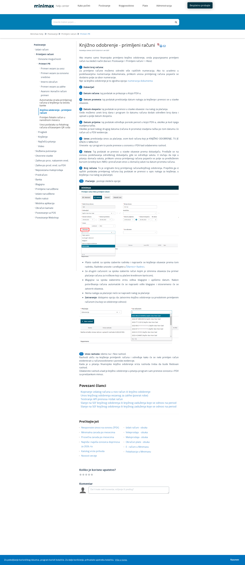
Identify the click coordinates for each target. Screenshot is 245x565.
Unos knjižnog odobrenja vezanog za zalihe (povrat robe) (114, 395)
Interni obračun (49, 81)
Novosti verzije (91, 455)
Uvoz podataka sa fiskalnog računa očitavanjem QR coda (55, 126)
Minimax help (36, 34)
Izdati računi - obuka (138, 427)
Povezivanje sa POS (45, 212)
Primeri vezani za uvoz (52, 68)
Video (41, 146)
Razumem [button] (234, 560)
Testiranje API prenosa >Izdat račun (102, 399)
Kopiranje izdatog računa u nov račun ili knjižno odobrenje (115, 391)
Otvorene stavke (44, 155)
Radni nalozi (41, 198)
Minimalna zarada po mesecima (100, 432)
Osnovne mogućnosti (49, 59)
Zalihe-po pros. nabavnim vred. (52, 160)
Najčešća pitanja (47, 141)
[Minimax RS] (43, 4)
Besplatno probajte (200, 5)
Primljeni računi (69, 34)
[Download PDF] (158, 46)
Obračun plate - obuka (140, 442)
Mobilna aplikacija (44, 203)
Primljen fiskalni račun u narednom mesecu (52, 119)
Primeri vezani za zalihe (53, 86)
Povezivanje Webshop (47, 217)
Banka (38, 179)
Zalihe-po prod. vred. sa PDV (50, 165)
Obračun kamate (44, 208)
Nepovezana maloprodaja (49, 170)
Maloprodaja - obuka (139, 437)
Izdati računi (41, 49)
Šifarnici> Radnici (135, 266)
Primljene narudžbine (46, 189)
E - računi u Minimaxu (139, 446)
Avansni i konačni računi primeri (54, 93)
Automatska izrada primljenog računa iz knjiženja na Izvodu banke (56, 102)
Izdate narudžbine (45, 193)
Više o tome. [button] (121, 560)
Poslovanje (53, 34)
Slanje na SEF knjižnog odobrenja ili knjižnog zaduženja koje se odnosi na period (128, 402)
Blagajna (40, 184)
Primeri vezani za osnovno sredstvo (55, 75)
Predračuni (41, 174)
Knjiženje (43, 136)
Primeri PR (85, 34)
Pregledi (42, 132)
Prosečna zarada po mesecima (99, 437)
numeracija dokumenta (140, 80)
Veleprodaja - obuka (139, 432)
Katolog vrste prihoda (94, 451)
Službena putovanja (45, 151)
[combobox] (112, 22)
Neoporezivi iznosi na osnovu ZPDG (102, 427)
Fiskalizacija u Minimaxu (140, 451)
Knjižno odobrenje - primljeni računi (55, 111)
